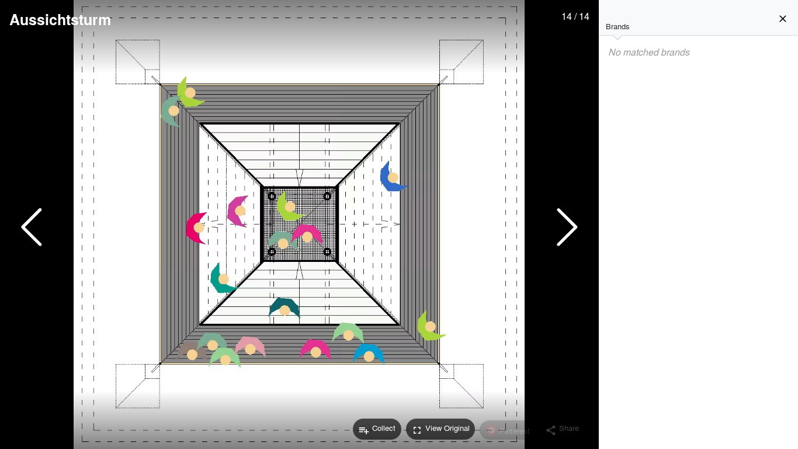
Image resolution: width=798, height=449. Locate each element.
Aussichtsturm (60, 19)
